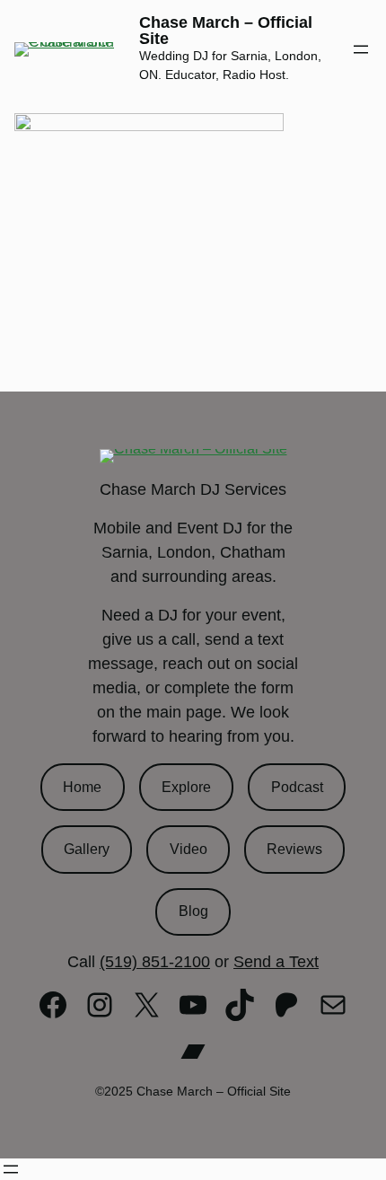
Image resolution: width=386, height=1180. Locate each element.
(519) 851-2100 (155, 962)
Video (188, 849)
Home (82, 787)
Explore (186, 787)
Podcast (297, 787)
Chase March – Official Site (225, 30)
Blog (193, 911)
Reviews (294, 849)
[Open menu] (361, 49)
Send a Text (276, 962)
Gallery (87, 849)
